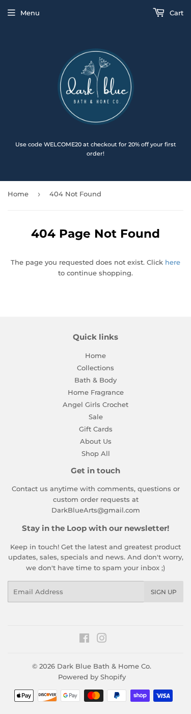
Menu (30, 13)
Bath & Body (95, 380)
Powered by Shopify (92, 677)
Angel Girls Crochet (95, 404)
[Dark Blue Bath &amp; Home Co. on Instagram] (102, 639)
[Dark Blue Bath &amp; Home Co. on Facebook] (84, 639)
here (172, 262)
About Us (96, 441)
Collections (95, 368)
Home (18, 194)
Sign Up (164, 592)
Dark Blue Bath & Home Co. (104, 666)
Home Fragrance (96, 392)
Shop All (95, 453)
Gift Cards (96, 429)
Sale (96, 417)
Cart (175, 13)
